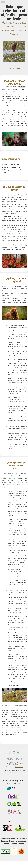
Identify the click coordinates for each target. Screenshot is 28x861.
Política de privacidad (9, 766)
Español (25, 770)
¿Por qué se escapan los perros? (12, 164)
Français (19, 773)
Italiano (24, 773)
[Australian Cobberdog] (14, 790)
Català (4, 773)
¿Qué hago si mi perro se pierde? (12, 167)
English (9, 773)
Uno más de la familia (15, 68)
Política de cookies (19, 766)
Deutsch (14, 773)
